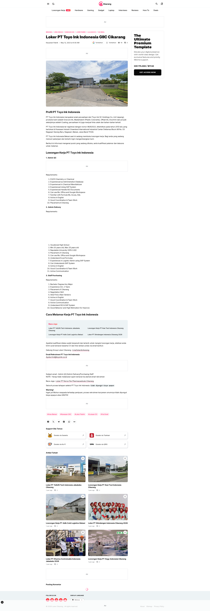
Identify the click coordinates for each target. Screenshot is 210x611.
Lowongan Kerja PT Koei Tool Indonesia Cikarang (105, 328)
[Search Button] (156, 4)
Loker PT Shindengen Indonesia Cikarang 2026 (105, 334)
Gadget (101, 10)
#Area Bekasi (52, 414)
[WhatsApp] (69, 422)
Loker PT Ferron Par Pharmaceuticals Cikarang (75, 381)
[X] (53, 422)
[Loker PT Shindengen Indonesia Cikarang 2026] (108, 507)
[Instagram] (56, 600)
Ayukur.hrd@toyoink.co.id (56, 357)
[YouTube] (65, 600)
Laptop (111, 10)
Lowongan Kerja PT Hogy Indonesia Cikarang (107, 559)
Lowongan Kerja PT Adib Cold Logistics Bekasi (66, 334)
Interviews (123, 10)
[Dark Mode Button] (53, 4)
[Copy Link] (74, 422)
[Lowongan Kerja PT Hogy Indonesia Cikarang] (108, 543)
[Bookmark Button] (162, 4)
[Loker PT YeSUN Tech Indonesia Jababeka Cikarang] (66, 469)
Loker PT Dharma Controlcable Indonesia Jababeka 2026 (63, 560)
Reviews (135, 10)
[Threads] (61, 600)
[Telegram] (58, 422)
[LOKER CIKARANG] (105, 4)
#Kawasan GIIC (65, 414)
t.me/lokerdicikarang (80, 350)
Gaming (90, 10)
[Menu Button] (48, 4)
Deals (156, 10)
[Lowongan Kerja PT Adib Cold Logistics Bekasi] (66, 507)
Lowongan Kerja (61, 10)
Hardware (79, 10)
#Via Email (104, 414)
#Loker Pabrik (80, 414)
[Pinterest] (64, 422)
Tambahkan (99, 42)
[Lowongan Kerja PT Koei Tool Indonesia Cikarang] (108, 469)
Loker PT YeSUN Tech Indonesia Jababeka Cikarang (64, 329)
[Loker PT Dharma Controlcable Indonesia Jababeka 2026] (66, 543)
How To (146, 10)
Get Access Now (148, 72)
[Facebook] (48, 422)
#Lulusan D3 (92, 414)
